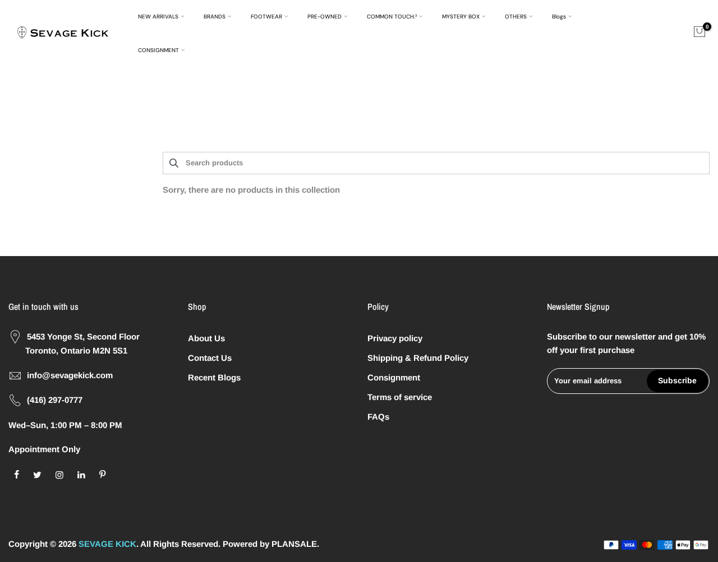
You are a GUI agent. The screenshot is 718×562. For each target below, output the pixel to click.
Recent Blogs (214, 377)
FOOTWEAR (266, 16)
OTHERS (516, 16)
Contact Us (210, 358)
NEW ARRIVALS (158, 16)
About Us (206, 338)
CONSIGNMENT (158, 50)
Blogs (559, 16)
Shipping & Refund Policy (417, 358)
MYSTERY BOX (461, 16)
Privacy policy (394, 338)
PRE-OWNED (324, 16)
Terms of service (399, 397)
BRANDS (214, 16)
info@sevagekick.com (70, 375)
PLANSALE (294, 544)
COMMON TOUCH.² (392, 16)
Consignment (393, 377)
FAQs (378, 416)
